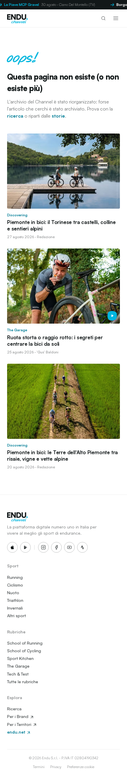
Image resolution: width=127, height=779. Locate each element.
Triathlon (15, 600)
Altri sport (16, 615)
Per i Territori (19, 724)
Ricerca (14, 708)
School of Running (25, 642)
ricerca (15, 116)
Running (15, 577)
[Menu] (116, 18)
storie (58, 116)
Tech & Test (18, 673)
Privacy (55, 767)
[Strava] (82, 547)
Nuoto (13, 592)
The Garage (18, 665)
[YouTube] (69, 547)
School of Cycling (24, 650)
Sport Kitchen (20, 658)
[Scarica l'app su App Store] (12, 547)
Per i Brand (18, 716)
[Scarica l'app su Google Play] (25, 547)
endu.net (16, 731)
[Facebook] (56, 547)
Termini (39, 767)
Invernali (15, 607)
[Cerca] (103, 18)
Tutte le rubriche (22, 681)
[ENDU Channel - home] (17, 18)
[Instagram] (43, 547)
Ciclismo (15, 584)
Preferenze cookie (80, 767)
